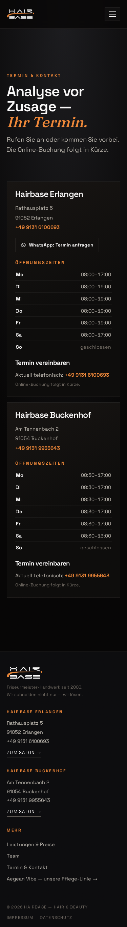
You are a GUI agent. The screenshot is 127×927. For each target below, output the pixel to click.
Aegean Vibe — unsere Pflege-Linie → (52, 879)
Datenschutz (56, 917)
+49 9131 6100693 (37, 227)
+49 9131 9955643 (37, 448)
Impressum (20, 917)
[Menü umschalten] (112, 14)
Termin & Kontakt (27, 867)
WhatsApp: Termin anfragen (61, 245)
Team (13, 856)
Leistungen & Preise (31, 844)
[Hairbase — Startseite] (20, 14)
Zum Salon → (24, 752)
